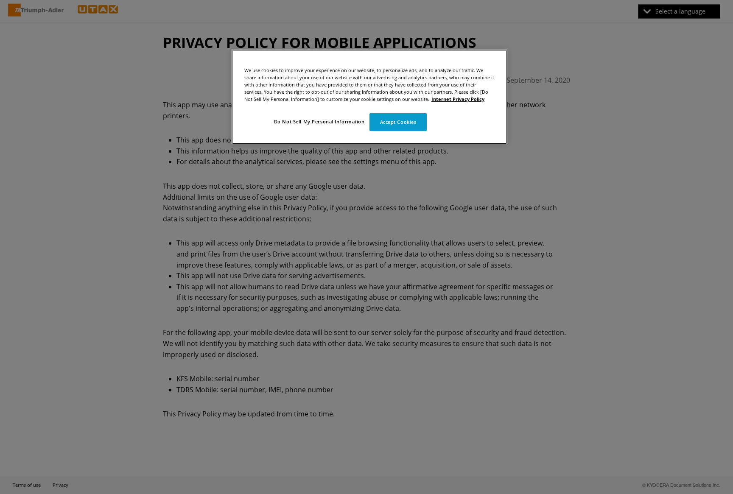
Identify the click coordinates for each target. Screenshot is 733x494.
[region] (369, 97)
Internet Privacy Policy (457, 99)
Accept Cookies (398, 122)
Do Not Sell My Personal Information (319, 121)
